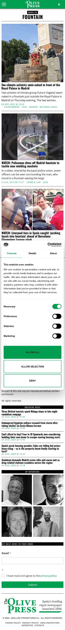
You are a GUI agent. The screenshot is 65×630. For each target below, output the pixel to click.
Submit (32, 585)
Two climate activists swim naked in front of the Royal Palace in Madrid (30, 86)
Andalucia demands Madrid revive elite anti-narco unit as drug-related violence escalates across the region (31, 461)
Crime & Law (34, 182)
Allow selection (32, 366)
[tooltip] (17, 490)
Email (6, 553)
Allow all (32, 352)
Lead (24, 107)
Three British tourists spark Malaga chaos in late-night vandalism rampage (29, 413)
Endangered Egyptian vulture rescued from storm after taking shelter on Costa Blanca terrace (30, 424)
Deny (32, 380)
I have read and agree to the (31, 575)
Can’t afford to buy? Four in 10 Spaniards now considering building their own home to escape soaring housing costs (31, 436)
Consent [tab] (11, 253)
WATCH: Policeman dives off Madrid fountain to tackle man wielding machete (30, 164)
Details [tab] (32, 253)
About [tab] (53, 253)
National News (48, 107)
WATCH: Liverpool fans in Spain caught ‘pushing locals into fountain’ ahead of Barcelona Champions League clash (31, 236)
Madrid (33, 107)
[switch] (56, 316)
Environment (12, 107)
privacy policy (49, 575)
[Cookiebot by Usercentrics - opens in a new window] (47, 245)
